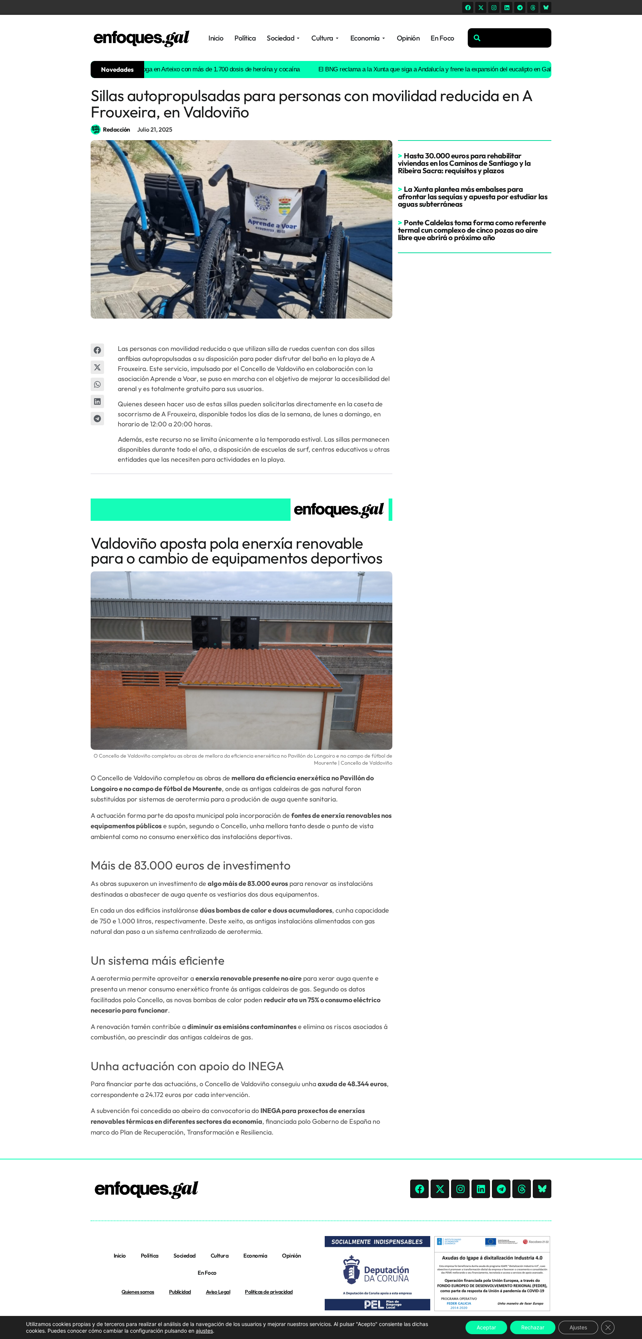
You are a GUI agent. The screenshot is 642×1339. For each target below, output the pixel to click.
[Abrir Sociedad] (298, 38)
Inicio (120, 1255)
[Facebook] (467, 7)
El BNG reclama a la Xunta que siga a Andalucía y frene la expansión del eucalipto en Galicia (405, 69)
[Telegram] (519, 7)
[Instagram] (493, 7)
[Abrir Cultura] (337, 38)
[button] (97, 350)
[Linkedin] (506, 7)
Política (150, 1255)
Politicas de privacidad (269, 1291)
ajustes (204, 1330)
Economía (255, 1255)
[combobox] (509, 38)
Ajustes (578, 1327)
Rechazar (532, 1327)
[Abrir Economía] (384, 38)
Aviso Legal (218, 1291)
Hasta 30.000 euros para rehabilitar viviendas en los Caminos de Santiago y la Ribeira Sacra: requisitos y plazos (464, 163)
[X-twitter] (480, 7)
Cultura (220, 1255)
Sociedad (185, 1255)
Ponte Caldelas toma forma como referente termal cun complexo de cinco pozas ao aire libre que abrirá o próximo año (472, 230)
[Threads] (532, 7)
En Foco (207, 1272)
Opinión (291, 1255)
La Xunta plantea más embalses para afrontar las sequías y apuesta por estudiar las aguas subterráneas (473, 196)
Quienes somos (137, 1291)
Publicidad (180, 1291)
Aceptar (486, 1327)
